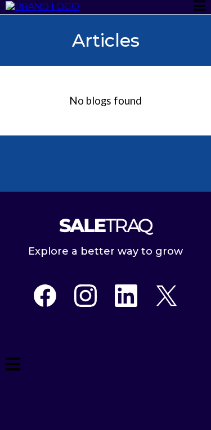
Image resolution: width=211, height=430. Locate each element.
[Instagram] (85, 295)
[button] (199, 7)
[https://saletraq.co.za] (105, 225)
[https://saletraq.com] (42, 6)
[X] (166, 295)
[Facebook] (45, 295)
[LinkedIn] (126, 295)
